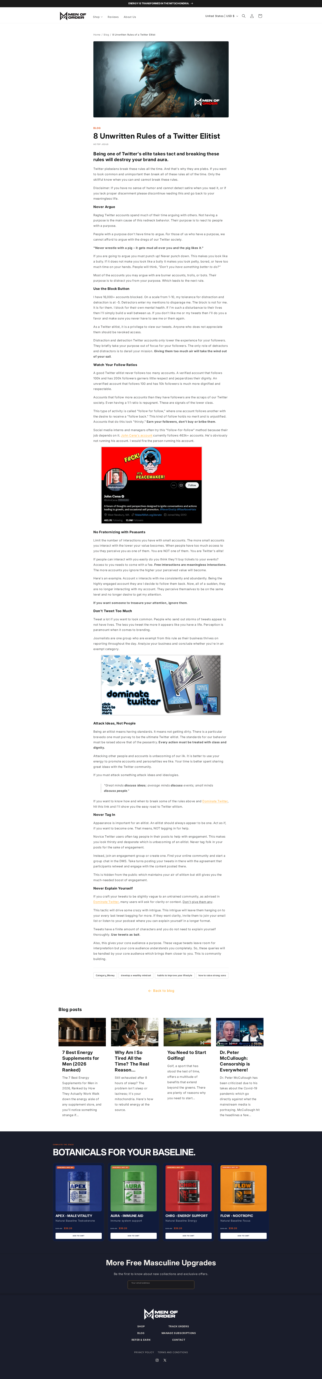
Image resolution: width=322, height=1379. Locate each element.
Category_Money (105, 975)
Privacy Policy (144, 1352)
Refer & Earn (141, 1339)
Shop (141, 1326)
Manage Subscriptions (179, 1333)
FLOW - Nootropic (236, 1216)
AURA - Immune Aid (127, 1216)
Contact (178, 1339)
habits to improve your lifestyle (174, 975)
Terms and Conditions (173, 1352)
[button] (98, 17)
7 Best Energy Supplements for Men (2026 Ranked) (80, 1061)
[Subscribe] (189, 1284)
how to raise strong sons (212, 975)
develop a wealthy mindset (136, 975)
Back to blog (163, 991)
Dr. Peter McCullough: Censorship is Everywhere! (235, 1061)
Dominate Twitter (215, 801)
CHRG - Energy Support (186, 1216)
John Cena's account (136, 435)
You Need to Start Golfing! (186, 1055)
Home (96, 34)
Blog (106, 34)
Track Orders (178, 1326)
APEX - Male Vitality (74, 1216)
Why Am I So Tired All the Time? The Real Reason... (132, 1061)
